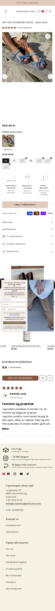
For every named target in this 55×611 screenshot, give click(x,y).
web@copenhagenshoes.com (23, 503)
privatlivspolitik (22, 328)
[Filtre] (43, 378)
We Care (10, 555)
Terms (18, 315)
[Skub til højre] (50, 76)
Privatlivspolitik (14, 568)
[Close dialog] (52, 281)
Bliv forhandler (14, 575)
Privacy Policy (12, 315)
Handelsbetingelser (16, 562)
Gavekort (11, 582)
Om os (9, 548)
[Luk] (6, 11)
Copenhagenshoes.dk (23, 609)
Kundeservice (13, 525)
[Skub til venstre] (4, 76)
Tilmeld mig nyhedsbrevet (14, 323)
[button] (6, 11)
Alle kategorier (14, 588)
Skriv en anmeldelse (20, 378)
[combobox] (5, 309)
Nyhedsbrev (12, 531)
